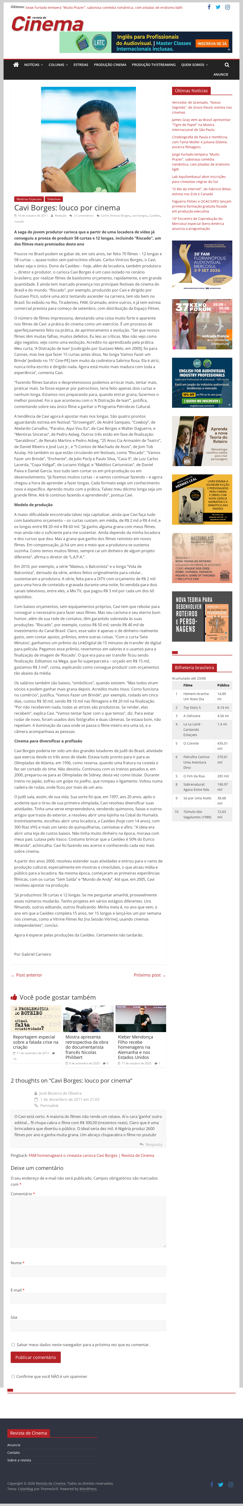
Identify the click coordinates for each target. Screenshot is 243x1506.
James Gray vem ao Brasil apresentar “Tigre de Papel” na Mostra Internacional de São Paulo (201, 124)
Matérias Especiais (29, 199)
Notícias (31, 64)
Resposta (154, 1144)
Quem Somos (192, 64)
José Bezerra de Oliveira (60, 1093)
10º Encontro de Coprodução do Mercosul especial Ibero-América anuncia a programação (198, 223)
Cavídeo (154, 215)
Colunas (56, 64)
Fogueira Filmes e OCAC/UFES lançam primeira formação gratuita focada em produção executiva (201, 206)
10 (14, 1059)
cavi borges (139, 215)
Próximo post (150, 975)
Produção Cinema (110, 64)
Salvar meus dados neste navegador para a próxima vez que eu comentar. (83, 1344)
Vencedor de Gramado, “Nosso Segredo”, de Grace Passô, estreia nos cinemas (202, 107)
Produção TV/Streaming (154, 64)
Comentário (23, 1193)
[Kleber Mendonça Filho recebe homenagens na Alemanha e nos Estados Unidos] (141, 1008)
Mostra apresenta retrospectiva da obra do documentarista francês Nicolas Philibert (86, 1047)
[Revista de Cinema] (16, 65)
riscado (19, 221)
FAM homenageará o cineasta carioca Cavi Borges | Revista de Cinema (91, 1155)
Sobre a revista (19, 1460)
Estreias (81, 64)
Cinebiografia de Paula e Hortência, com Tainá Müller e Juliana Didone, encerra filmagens (97, 7)
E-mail (18, 1290)
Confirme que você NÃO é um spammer (51, 1376)
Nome (18, 1262)
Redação (61, 215)
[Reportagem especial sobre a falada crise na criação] (36, 1008)
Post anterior (26, 975)
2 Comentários (83, 215)
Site (14, 1317)
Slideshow (54, 199)
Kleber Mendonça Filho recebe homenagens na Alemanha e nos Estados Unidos (135, 1047)
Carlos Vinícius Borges (115, 215)
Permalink (49, 1105)
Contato (13, 1452)
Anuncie (221, 74)
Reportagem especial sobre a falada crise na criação (35, 1042)
